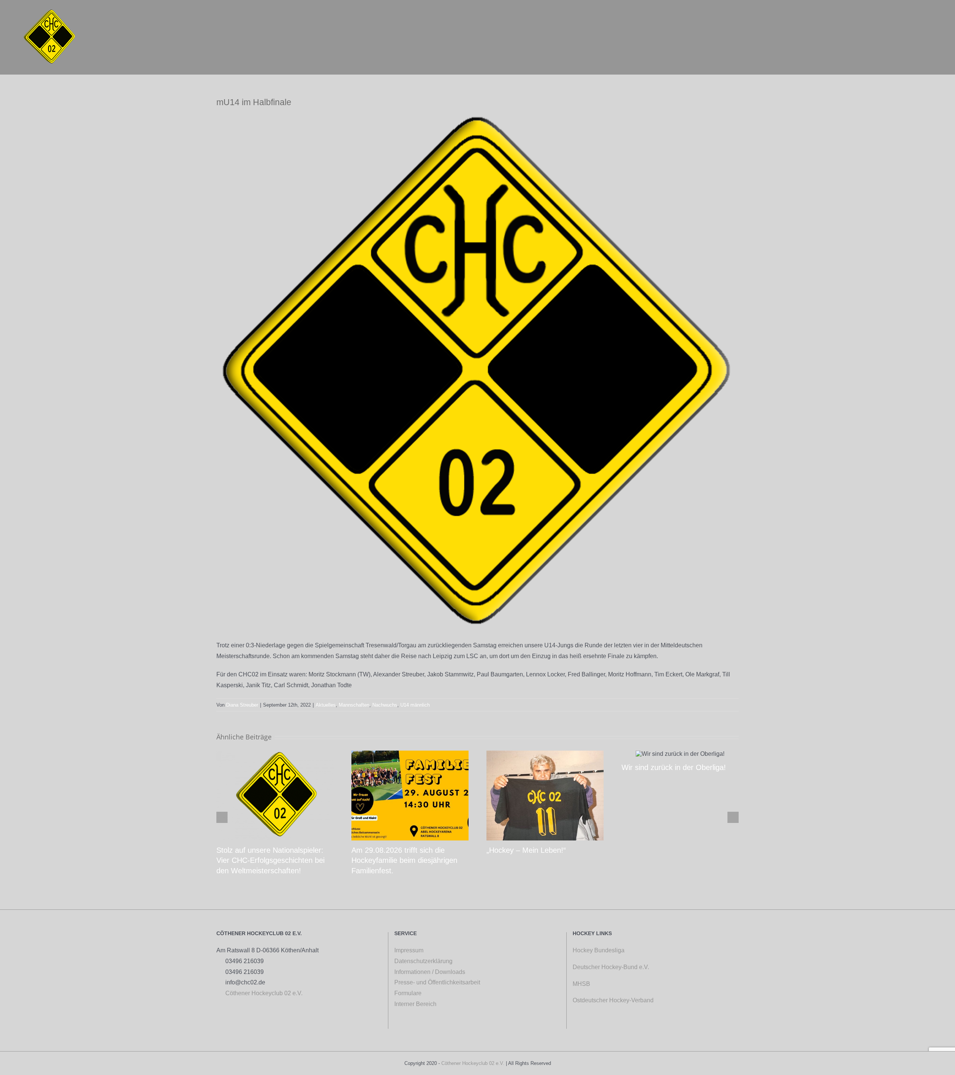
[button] (930, 19)
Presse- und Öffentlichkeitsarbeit (437, 982)
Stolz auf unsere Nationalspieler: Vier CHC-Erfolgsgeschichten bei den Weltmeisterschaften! (270, 860)
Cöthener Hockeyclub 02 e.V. (262, 993)
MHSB (581, 984)
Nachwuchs (384, 705)
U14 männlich (415, 705)
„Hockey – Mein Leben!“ (526, 850)
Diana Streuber (242, 705)
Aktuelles (326, 705)
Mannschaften (354, 705)
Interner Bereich (419, 1004)
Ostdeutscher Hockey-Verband (614, 1000)
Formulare (408, 993)
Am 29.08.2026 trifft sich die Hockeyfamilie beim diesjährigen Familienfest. (404, 860)
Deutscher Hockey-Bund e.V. (611, 967)
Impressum (408, 950)
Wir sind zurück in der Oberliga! (673, 767)
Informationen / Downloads (429, 972)
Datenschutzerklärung (423, 961)
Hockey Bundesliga (598, 950)
